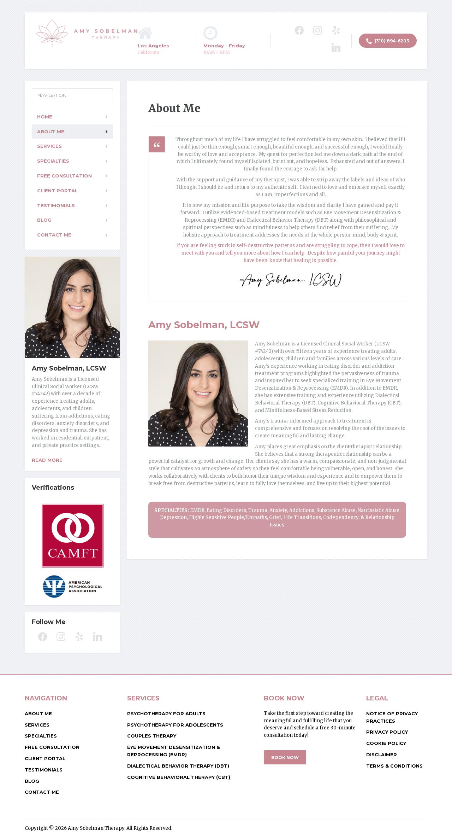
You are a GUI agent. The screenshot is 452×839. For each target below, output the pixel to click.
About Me (50, 131)
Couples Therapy (151, 736)
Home (44, 117)
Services (49, 146)
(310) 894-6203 (391, 40)
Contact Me (54, 235)
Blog (44, 220)
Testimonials (56, 205)
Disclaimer (381, 754)
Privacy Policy (387, 732)
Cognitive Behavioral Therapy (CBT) (178, 777)
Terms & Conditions (394, 766)
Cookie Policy (386, 743)
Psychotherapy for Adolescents (175, 725)
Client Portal (57, 190)
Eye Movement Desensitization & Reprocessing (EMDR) (173, 750)
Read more (47, 460)
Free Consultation (64, 176)
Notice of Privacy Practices (392, 717)
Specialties (53, 161)
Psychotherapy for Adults (166, 713)
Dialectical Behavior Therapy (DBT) (178, 766)
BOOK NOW (285, 757)
